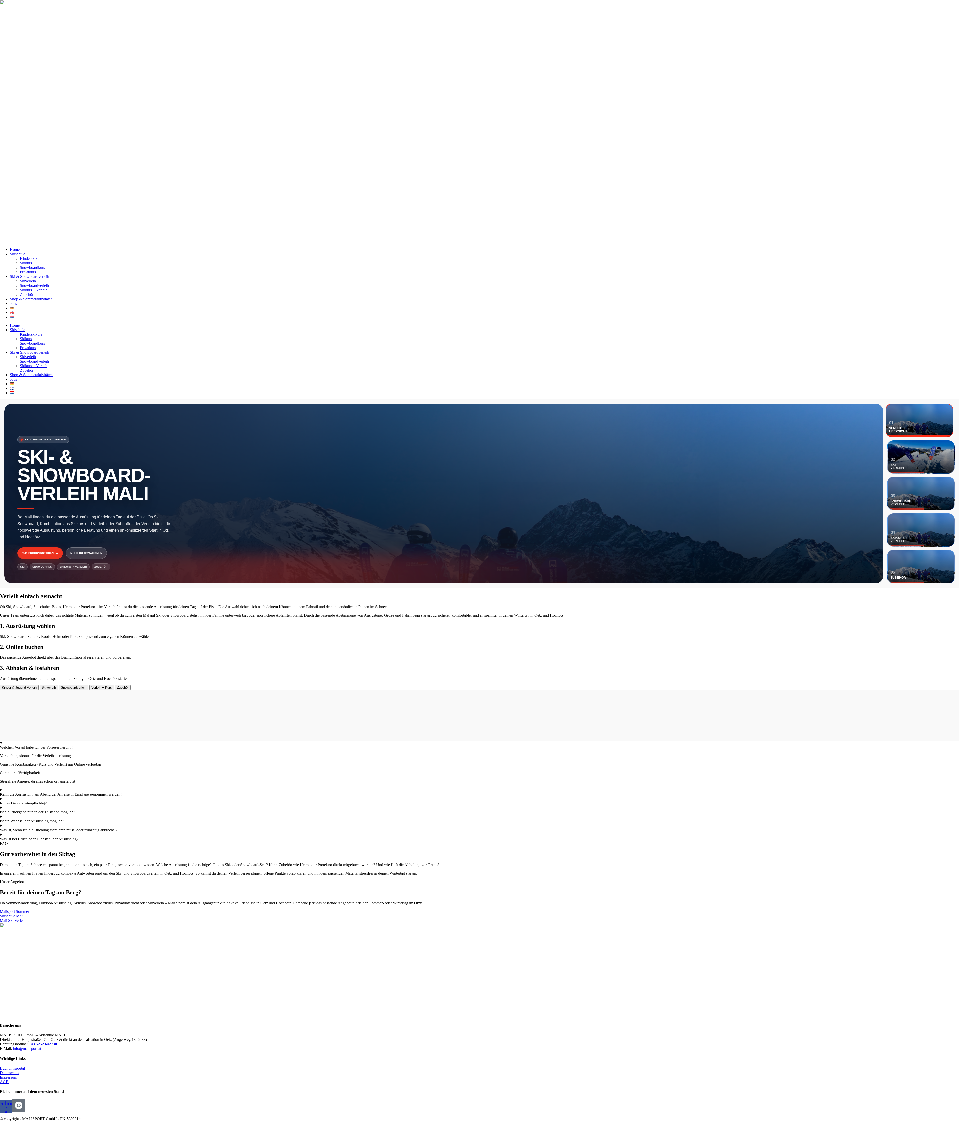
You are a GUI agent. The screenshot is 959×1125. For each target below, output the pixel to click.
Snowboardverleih (34, 285)
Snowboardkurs (32, 267)
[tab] (19, 687)
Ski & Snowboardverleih (29, 276)
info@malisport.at (27, 1048)
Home (15, 249)
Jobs (13, 303)
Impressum (8, 1077)
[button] (4, 843)
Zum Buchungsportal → (40, 553)
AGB (4, 1082)
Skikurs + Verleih (33, 290)
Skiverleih (28, 281)
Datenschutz (9, 1073)
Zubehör (26, 294)
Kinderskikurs (31, 258)
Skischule (17, 254)
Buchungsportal (12, 1068)
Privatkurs (28, 272)
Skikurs (26, 263)
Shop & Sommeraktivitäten (31, 299)
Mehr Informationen (86, 553)
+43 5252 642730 (43, 1044)
